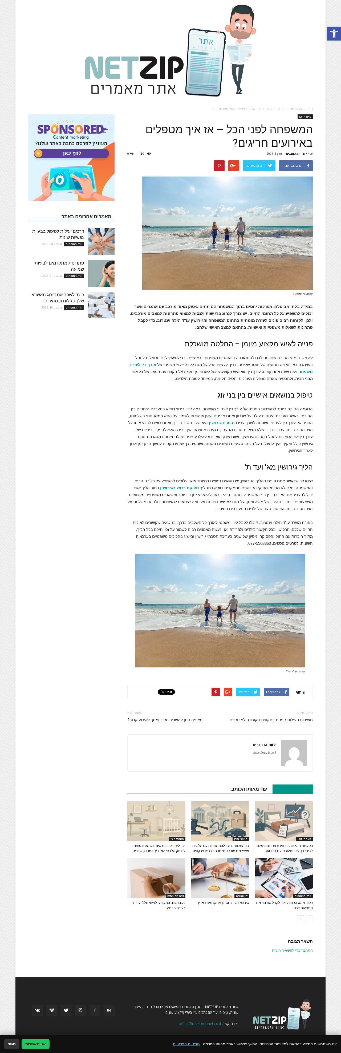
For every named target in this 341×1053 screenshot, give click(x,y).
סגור (12, 1044)
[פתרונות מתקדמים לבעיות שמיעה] (101, 273)
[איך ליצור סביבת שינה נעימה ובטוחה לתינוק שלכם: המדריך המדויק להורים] (156, 821)
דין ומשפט (241, 896)
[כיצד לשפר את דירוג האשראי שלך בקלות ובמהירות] (101, 305)
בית (310, 109)
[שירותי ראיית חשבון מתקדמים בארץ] (220, 878)
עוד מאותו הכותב (249, 789)
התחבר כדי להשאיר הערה (292, 950)
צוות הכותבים (295, 153)
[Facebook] (95, 1010)
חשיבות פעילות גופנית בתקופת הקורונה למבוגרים (271, 720)
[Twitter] (66, 1010)
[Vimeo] (51, 1010)
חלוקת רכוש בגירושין (179, 488)
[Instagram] (80, 1010)
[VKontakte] (37, 1010)
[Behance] (109, 1010)
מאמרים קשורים (290, 789)
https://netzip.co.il (264, 752)
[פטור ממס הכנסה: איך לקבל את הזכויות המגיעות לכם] (284, 878)
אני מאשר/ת (35, 1044)
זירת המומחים (303, 896)
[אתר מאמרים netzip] (170, 50)
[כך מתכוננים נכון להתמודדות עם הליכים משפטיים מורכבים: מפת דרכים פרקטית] (220, 821)
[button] (334, 34)
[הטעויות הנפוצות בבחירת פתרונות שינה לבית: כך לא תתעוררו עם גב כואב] (284, 821)
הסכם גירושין (221, 423)
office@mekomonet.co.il (200, 1023)
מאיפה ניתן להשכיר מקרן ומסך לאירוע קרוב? (164, 720)
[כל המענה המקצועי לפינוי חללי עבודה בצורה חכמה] (156, 878)
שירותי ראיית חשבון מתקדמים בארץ (223, 903)
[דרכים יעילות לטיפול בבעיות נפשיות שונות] (101, 241)
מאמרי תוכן (305, 116)
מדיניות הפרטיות (186, 1044)
